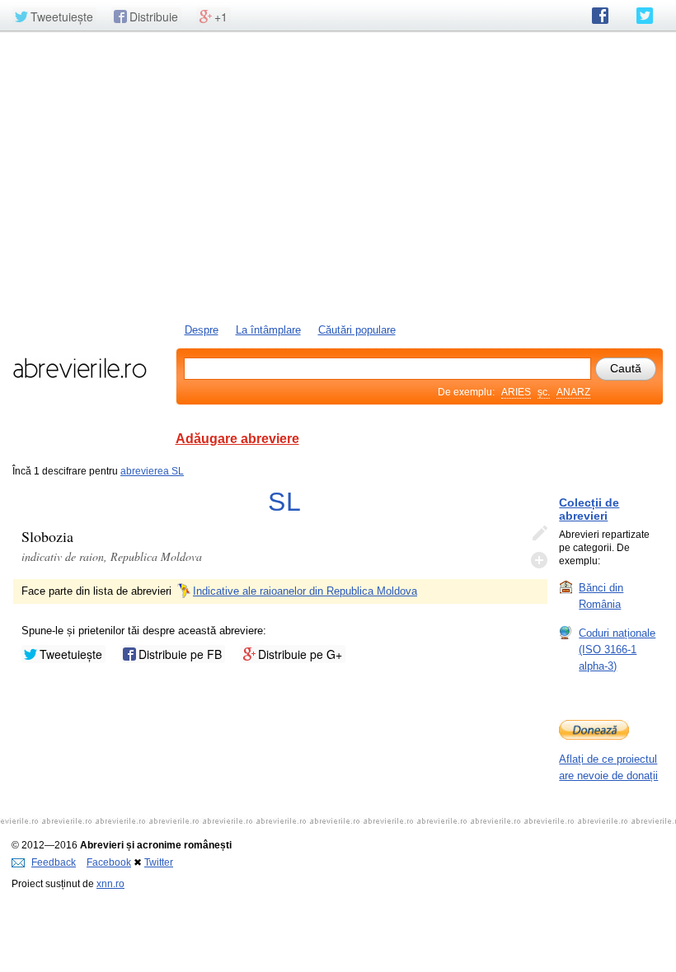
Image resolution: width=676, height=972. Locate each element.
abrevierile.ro (79, 368)
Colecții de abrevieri (589, 509)
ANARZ (573, 392)
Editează (539, 534)
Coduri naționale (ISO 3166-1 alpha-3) (617, 649)
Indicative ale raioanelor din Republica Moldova (305, 591)
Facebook (109, 862)
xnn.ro (110, 884)
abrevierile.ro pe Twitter (644, 15)
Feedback (53, 862)
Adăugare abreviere (237, 439)
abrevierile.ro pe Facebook (600, 15)
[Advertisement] (338, 175)
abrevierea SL (152, 471)
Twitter (158, 862)
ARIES (516, 392)
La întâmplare (268, 330)
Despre (201, 330)
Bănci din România (601, 596)
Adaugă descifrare (539, 560)
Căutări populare (357, 330)
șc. (544, 392)
